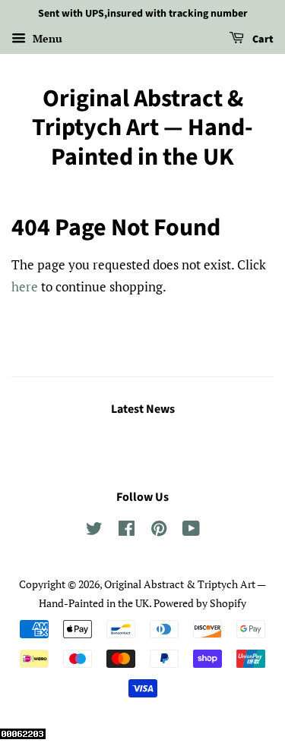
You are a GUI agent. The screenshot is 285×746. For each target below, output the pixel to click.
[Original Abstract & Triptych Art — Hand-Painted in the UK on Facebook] (126, 531)
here (24, 286)
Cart (262, 39)
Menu (46, 38)
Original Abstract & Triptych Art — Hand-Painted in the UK (142, 128)
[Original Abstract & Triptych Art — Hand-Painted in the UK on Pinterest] (158, 531)
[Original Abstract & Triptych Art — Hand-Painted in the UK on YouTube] (191, 531)
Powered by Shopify (200, 603)
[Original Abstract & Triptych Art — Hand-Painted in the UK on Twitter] (94, 531)
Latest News (143, 409)
